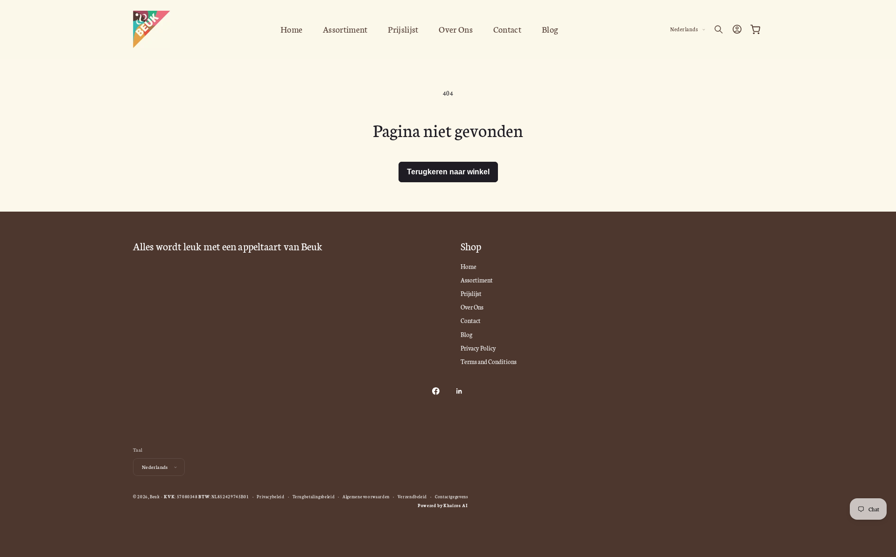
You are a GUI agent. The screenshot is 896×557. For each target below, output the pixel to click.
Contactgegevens (451, 496)
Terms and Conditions (489, 361)
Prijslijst (471, 293)
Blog (466, 334)
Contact (471, 320)
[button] (718, 29)
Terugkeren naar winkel (448, 172)
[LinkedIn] (458, 391)
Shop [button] (471, 246)
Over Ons (472, 307)
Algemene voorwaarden (366, 496)
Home (468, 266)
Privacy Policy (478, 348)
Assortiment (477, 279)
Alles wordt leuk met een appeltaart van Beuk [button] (227, 246)
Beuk (155, 496)
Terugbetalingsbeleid (314, 496)
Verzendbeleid (412, 496)
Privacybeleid (270, 496)
